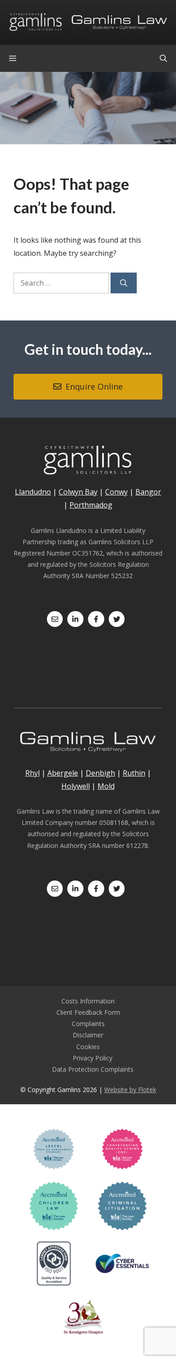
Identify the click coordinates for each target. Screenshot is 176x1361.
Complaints (88, 1023)
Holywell (75, 786)
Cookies (88, 1046)
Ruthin (134, 773)
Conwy (116, 492)
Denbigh (100, 773)
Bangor (148, 492)
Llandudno (33, 492)
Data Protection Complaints (93, 1069)
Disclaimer (88, 1035)
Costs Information (88, 1001)
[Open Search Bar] (163, 58)
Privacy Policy (92, 1058)
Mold (106, 786)
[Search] (124, 283)
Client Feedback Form (88, 1012)
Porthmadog (90, 505)
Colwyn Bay (78, 492)
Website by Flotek (130, 1089)
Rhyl (32, 773)
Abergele (62, 773)
